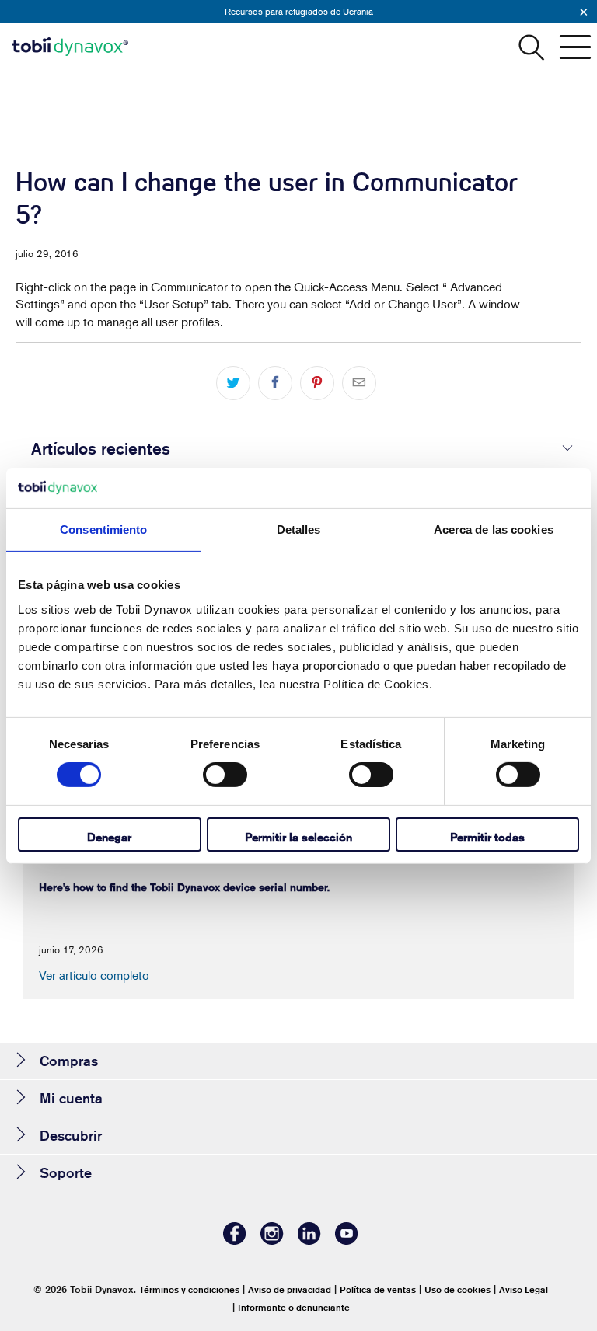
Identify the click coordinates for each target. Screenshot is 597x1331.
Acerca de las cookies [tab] (493, 529)
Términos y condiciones (189, 1289)
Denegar (109, 837)
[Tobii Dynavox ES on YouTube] (347, 1240)
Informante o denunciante (294, 1307)
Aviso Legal (523, 1289)
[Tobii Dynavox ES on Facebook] (235, 1240)
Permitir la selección (298, 837)
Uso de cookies (457, 1289)
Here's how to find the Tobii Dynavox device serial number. (184, 887)
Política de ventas (378, 1289)
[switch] (225, 774)
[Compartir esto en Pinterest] (317, 383)
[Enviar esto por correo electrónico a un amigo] (359, 383)
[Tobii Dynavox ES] (70, 46)
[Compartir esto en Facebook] (275, 383)
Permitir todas (487, 837)
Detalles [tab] (299, 529)
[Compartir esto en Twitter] (233, 383)
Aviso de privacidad (289, 1289)
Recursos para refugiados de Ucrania (299, 11)
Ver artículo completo (94, 975)
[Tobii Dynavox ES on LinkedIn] (309, 1240)
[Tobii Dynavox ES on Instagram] (272, 1240)
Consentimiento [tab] (103, 529)
